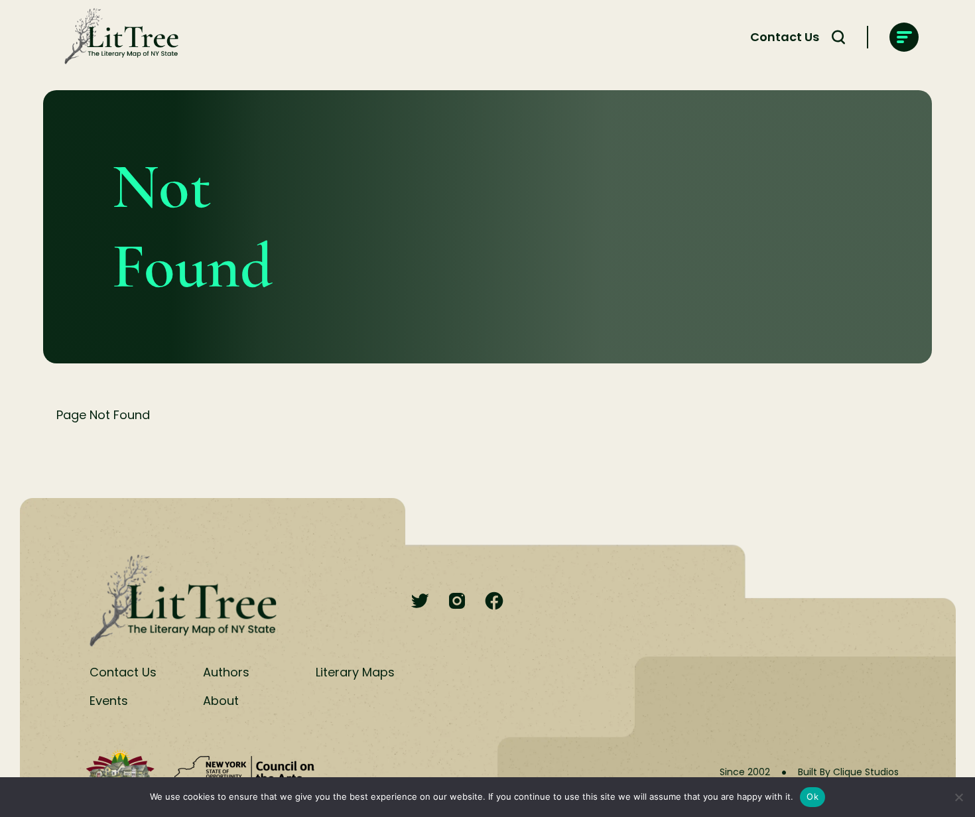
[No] (958, 797)
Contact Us (784, 37)
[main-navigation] (904, 37)
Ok (812, 796)
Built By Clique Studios (848, 772)
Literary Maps (355, 672)
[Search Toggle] (838, 37)
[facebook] (494, 601)
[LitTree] (117, 37)
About (221, 700)
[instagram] (457, 601)
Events (109, 700)
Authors (226, 672)
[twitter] (419, 601)
